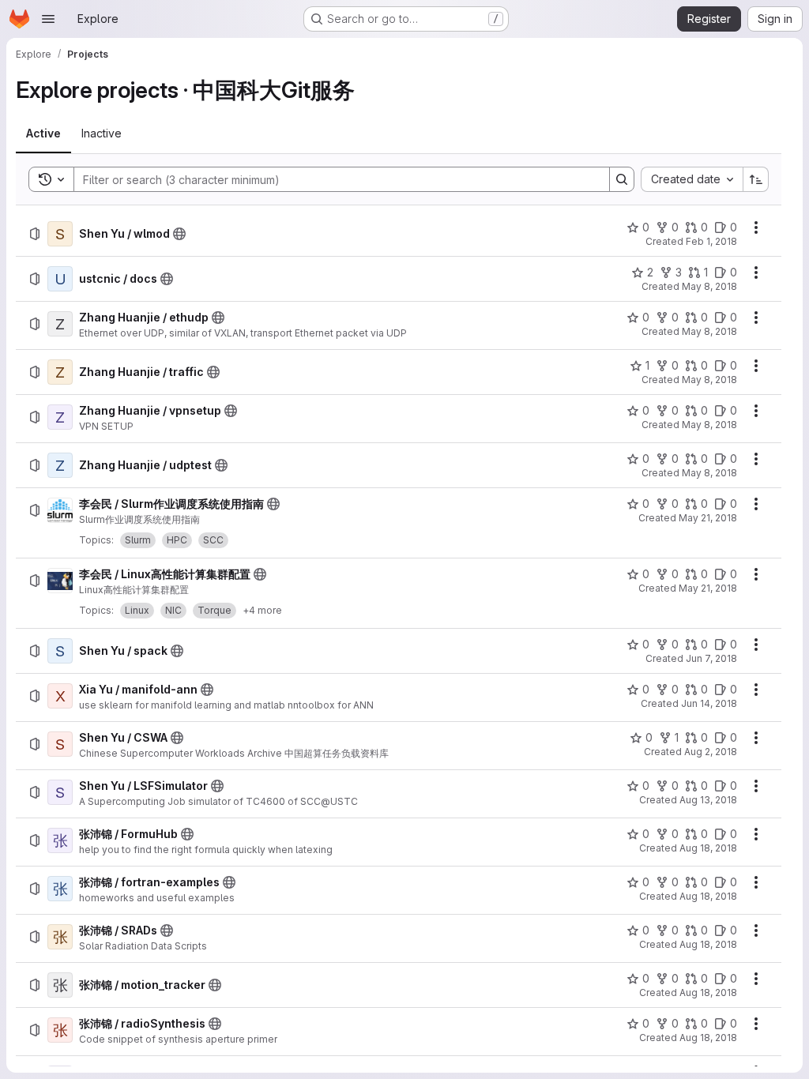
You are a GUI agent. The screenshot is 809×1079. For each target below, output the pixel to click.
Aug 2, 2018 (710, 752)
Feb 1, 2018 (711, 241)
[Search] (621, 179)
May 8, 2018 (709, 286)
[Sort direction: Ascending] (756, 179)
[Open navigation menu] (48, 19)
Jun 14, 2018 (709, 703)
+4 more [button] (262, 610)
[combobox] (692, 179)
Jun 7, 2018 (711, 658)
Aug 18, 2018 (708, 848)
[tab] (43, 133)
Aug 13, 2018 (708, 800)
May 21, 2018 (708, 518)
